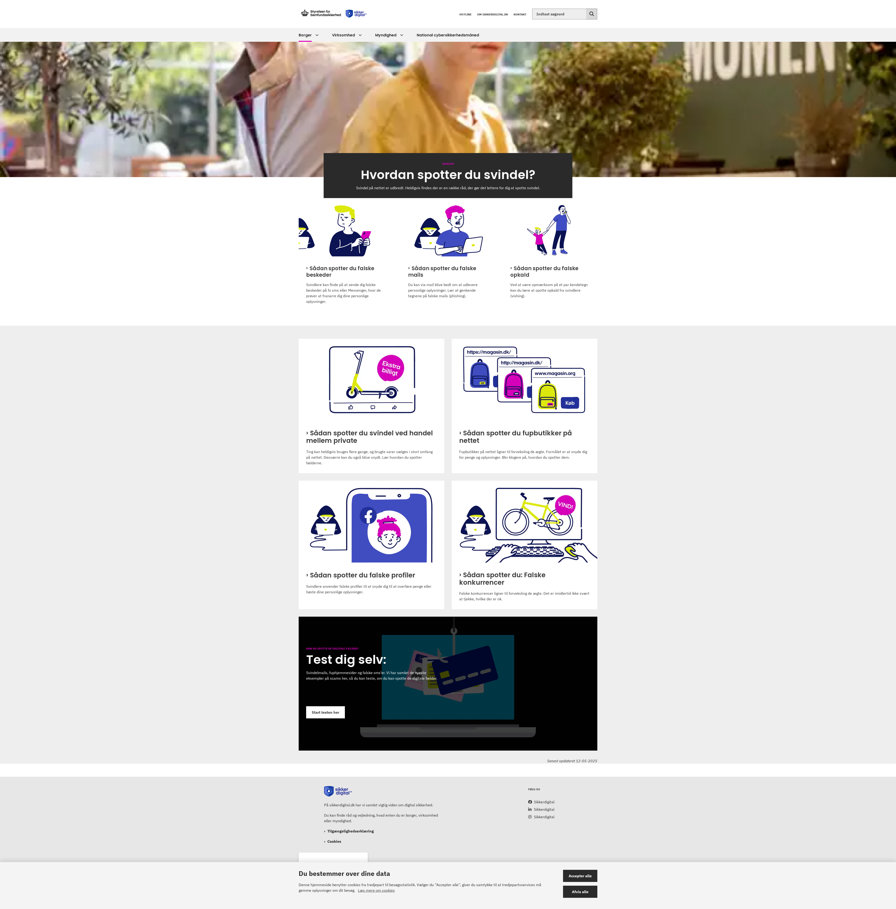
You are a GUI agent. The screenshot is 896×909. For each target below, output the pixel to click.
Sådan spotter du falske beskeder (340, 271)
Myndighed (385, 35)
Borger (305, 35)
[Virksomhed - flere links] (359, 35)
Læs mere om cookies (376, 890)
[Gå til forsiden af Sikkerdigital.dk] (334, 14)
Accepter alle (580, 876)
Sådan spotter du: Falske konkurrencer (502, 578)
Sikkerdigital (544, 802)
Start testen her (325, 712)
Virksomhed (343, 35)
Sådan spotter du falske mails (442, 271)
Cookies (334, 841)
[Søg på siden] (591, 14)
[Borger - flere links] (316, 35)
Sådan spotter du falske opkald (544, 271)
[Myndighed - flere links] (401, 35)
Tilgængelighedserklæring (350, 831)
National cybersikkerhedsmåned (448, 35)
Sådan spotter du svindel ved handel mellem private (369, 437)
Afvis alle (580, 891)
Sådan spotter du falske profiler (362, 575)
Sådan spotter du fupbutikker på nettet (515, 437)
